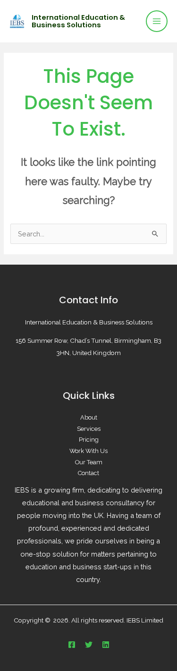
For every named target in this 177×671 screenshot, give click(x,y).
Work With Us (88, 450)
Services (89, 428)
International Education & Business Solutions (78, 21)
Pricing (89, 439)
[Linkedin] (106, 644)
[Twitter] (89, 644)
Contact (88, 473)
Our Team (88, 462)
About (88, 417)
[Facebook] (72, 644)
